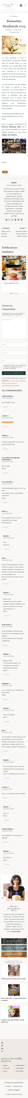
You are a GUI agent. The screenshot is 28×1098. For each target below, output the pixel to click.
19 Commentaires (14, 32)
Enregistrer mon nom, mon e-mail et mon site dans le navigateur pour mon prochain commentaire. (15, 367)
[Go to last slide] (4, 274)
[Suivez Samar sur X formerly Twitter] (9, 219)
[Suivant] (23, 274)
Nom (5, 345)
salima (4, 435)
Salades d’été (14, 941)
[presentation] (14, 268)
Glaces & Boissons (14, 948)
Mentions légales (14, 1090)
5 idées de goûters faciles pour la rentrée (13, 979)
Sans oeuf (6, 1068)
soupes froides (14, 954)
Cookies (8, 1086)
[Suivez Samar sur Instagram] (12, 219)
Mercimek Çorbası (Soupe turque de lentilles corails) (21, 232)
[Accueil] (10, 16)
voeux (4, 172)
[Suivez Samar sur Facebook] (6, 219)
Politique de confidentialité (14, 1083)
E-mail (5, 353)
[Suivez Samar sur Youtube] (15, 219)
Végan (5, 1065)
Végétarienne (20, 1065)
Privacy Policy (17, 1086)
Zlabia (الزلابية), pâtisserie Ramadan (5, 232)
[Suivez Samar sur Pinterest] (21, 219)
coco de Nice (7, 482)
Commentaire (7, 319)
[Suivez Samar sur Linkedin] (18, 219)
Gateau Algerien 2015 (11, 283)
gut (3, 730)
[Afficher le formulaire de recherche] (21, 5)
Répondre (5, 407)
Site (4, 360)
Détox (5, 1071)
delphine (5, 684)
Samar (10, 30)
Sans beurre (19, 1071)
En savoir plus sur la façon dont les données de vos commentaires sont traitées (14, 383)
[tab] (10, 293)
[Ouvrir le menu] (24, 5)
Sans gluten (19, 1068)
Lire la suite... (16, 931)
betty (4, 511)
